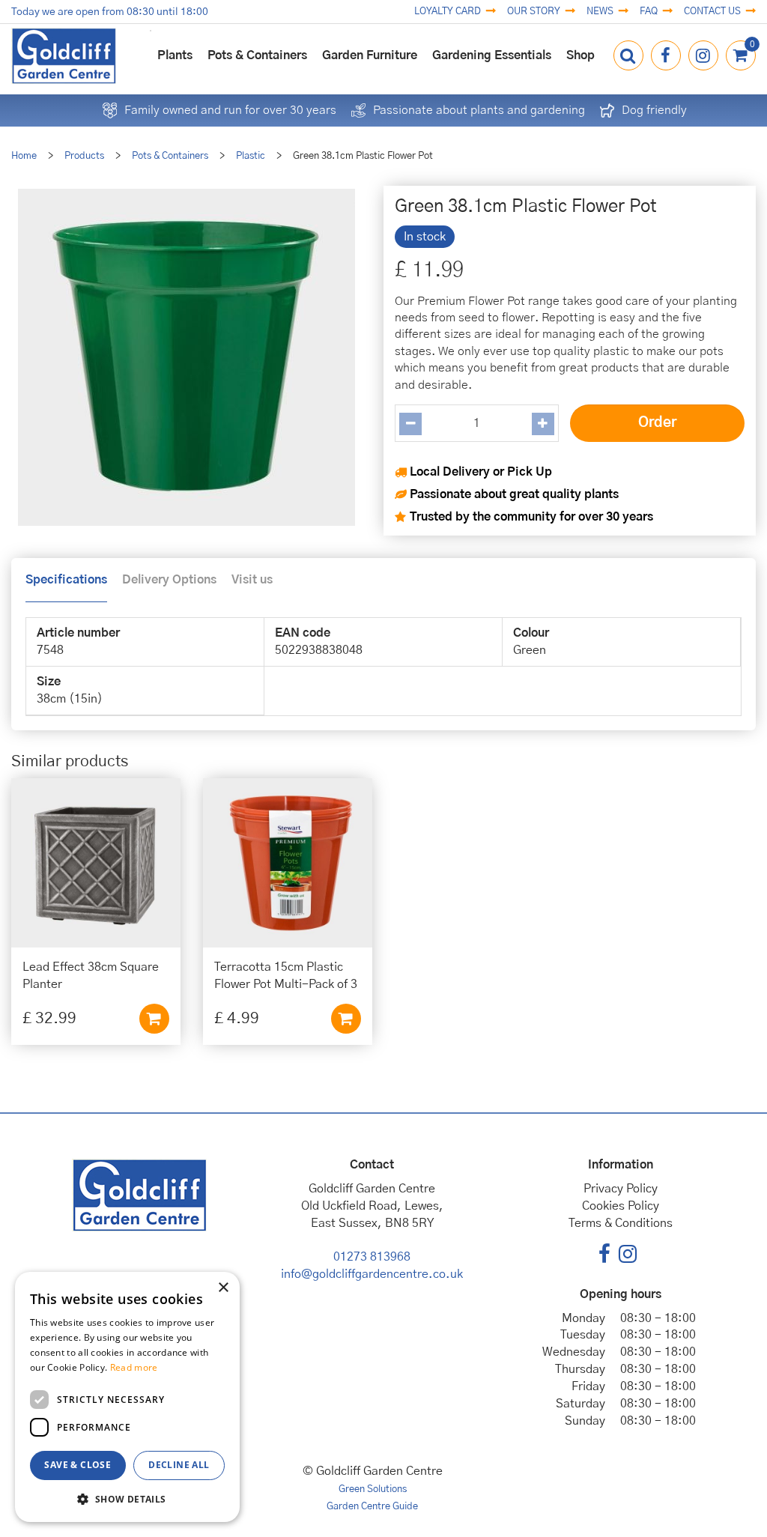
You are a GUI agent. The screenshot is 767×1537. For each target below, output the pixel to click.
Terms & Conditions (621, 1223)
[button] (127, 1498)
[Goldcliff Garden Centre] (63, 56)
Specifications (66, 580)
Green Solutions (373, 1489)
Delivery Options (169, 580)
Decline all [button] (178, 1464)
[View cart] (741, 55)
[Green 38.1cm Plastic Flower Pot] (186, 361)
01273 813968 (371, 1257)
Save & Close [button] (77, 1464)
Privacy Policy (620, 1189)
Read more (134, 1367)
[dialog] (127, 1397)
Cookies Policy (620, 1206)
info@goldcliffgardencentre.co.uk (372, 1274)
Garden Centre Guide (372, 1507)
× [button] (222, 1288)
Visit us (252, 580)
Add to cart (154, 1019)
